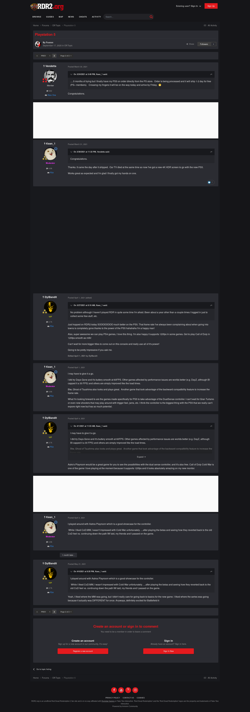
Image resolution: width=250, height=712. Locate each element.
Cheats (83, 16)
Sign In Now (168, 651)
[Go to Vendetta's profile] (50, 76)
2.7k (50, 321)
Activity (96, 16)
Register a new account (83, 651)
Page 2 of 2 (65, 55)
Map (61, 16)
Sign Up (211, 5)
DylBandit (51, 297)
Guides (50, 16)
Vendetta (50, 66)
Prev (43, 55)
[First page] (37, 56)
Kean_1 (99, 74)
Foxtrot (49, 42)
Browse (36, 16)
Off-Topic (68, 45)
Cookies (141, 698)
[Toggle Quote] (71, 74)
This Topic (141, 16)
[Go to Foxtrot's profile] (38, 44)
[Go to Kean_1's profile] (50, 153)
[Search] (151, 17)
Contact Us (128, 698)
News (71, 16)
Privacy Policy (112, 698)
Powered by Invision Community (125, 706)
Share (191, 44)
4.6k (50, 168)
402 (50, 90)
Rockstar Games (108, 701)
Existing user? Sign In (187, 5)
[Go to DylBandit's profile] (50, 307)
